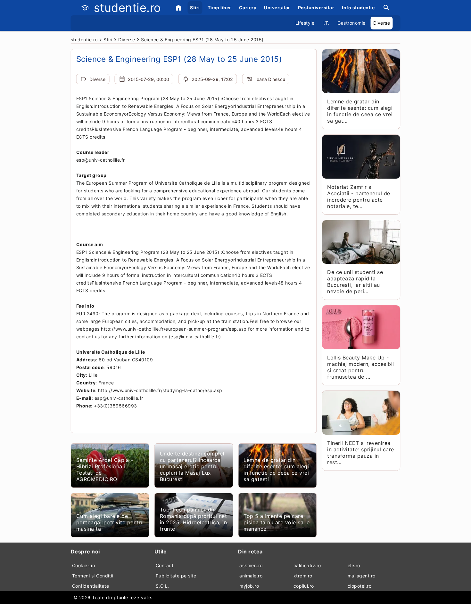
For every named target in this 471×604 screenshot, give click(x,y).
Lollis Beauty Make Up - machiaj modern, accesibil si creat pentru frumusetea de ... (360, 367)
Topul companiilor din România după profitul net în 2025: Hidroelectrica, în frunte (193, 519)
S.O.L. (162, 586)
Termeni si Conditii (92, 575)
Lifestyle (305, 23)
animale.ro (250, 575)
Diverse (381, 23)
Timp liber (219, 7)
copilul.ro (303, 586)
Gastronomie (351, 23)
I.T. (326, 23)
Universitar (277, 7)
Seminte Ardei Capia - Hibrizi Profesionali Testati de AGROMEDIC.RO (104, 469)
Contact (165, 565)
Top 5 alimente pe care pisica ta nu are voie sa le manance (277, 522)
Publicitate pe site (176, 575)
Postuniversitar (316, 7)
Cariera (248, 7)
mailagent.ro (362, 575)
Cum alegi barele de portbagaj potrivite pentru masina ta (110, 522)
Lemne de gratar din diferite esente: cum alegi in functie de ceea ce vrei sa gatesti (276, 469)
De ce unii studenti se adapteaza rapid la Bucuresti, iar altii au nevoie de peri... (355, 281)
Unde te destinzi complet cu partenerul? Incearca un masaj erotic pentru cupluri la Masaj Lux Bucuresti (192, 466)
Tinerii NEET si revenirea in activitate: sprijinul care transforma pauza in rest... (360, 452)
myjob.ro (249, 586)
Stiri (195, 7)
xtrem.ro (302, 575)
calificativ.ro (307, 565)
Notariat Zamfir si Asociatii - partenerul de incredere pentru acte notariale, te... (358, 196)
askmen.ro (251, 565)
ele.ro (354, 565)
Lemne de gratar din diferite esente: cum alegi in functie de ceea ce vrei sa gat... (359, 111)
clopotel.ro (360, 586)
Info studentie (358, 7)
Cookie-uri (83, 565)
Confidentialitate (90, 586)
